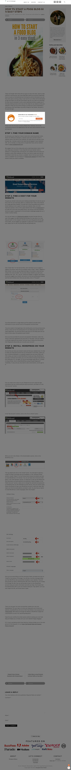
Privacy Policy (13, 759)
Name (7, 715)
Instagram (35, 759)
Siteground (40, 207)
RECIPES (33, 2)
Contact (57, 759)
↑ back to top (35, 736)
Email (7, 720)
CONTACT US (41, 2)
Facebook (35, 760)
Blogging (10, 6)
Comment (8, 697)
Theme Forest (8, 611)
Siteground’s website (30, 156)
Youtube (35, 762)
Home (6, 6)
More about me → (57, 39)
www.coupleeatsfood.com (16, 144)
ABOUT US (26, 2)
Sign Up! (52, 760)
